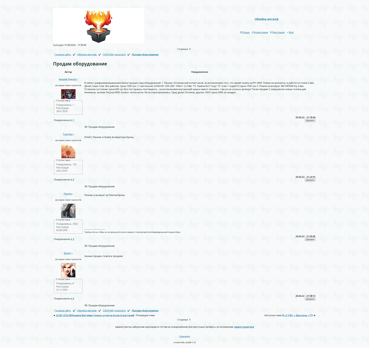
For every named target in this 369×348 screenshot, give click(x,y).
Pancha (68, 193)
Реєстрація (278, 32)
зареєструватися (244, 326)
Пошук (246, 32)
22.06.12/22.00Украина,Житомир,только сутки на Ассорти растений (95, 315)
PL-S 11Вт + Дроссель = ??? (297, 315)
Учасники (184, 336)
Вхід (291, 32)
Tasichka (68, 134)
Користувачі (261, 32)
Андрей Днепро (68, 79)
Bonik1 (67, 253)
